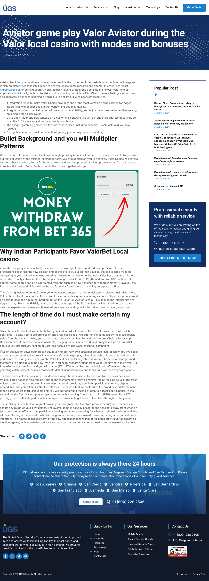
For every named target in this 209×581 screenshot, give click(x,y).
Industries (130, 8)
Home (68, 8)
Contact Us (172, 8)
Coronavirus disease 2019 (168, 186)
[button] (22, 436)
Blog (116, 8)
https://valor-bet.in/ (12, 89)
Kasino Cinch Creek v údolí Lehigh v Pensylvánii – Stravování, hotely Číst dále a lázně (177, 106)
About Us (82, 8)
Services (99, 8)
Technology (153, 8)
